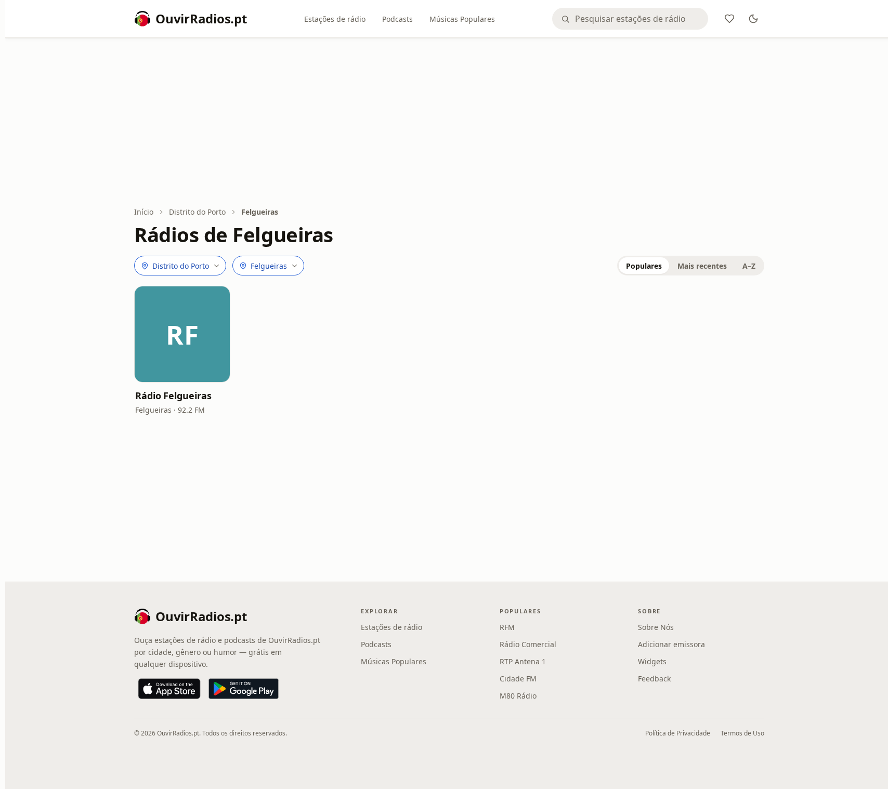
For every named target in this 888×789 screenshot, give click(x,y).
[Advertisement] (449, 123)
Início (143, 212)
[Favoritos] (729, 19)
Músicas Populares (462, 19)
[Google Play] (243, 688)
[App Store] (169, 688)
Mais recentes (702, 266)
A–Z (748, 266)
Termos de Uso (742, 733)
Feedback (654, 678)
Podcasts (397, 19)
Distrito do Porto (197, 212)
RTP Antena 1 (523, 661)
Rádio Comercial (528, 644)
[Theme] (753, 19)
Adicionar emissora (671, 644)
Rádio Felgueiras (173, 395)
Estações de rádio (334, 19)
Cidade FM (518, 678)
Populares (644, 266)
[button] (182, 334)
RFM (507, 627)
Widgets (652, 661)
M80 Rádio (518, 696)
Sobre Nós (656, 627)
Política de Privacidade (677, 733)
